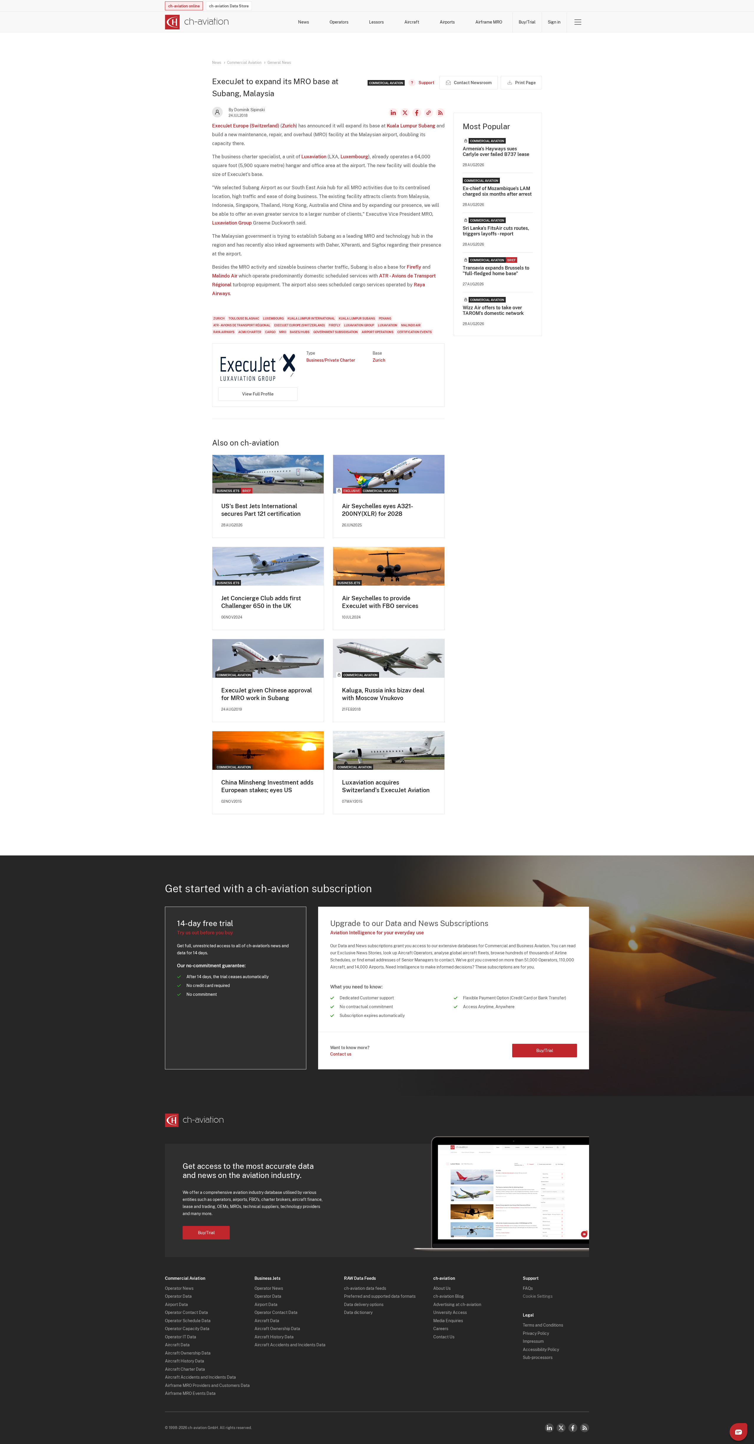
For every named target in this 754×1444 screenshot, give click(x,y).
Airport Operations (377, 332)
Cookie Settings (538, 1296)
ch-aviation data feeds (365, 1288)
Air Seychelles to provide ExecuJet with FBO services (380, 602)
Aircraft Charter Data (185, 1369)
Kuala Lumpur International (311, 318)
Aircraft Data (177, 1344)
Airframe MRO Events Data (190, 1393)
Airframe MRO (488, 22)
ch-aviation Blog (448, 1296)
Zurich (289, 126)
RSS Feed (440, 112)
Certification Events (414, 332)
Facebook (416, 112)
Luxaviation (313, 156)
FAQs (528, 1288)
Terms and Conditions (543, 1325)
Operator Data (178, 1296)
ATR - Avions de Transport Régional (241, 325)
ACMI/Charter (249, 332)
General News (279, 63)
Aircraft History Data (184, 1361)
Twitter (561, 1427)
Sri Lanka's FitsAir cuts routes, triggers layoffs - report (496, 231)
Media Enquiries (448, 1320)
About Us (442, 1288)
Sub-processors (538, 1357)
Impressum (533, 1341)
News (303, 22)
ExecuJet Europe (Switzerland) (245, 126)
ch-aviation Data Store (229, 6)
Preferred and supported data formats (380, 1296)
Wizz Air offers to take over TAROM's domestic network (493, 310)
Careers (440, 1328)
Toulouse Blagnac (244, 318)
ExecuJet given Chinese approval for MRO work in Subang (266, 694)
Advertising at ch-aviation (457, 1304)
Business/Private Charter (330, 360)
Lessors (376, 22)
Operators (339, 22)
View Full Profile (258, 394)
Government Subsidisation (335, 332)
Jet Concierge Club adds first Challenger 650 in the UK (261, 602)
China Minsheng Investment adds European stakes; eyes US (267, 786)
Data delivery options (363, 1304)
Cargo (270, 332)
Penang (385, 318)
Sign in (554, 22)
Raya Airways (223, 332)
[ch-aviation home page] (197, 22)
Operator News (179, 1288)
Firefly (414, 267)
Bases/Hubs (300, 332)
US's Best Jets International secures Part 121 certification (261, 510)
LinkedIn (393, 112)
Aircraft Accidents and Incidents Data (200, 1377)
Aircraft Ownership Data (188, 1353)
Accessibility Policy (541, 1349)
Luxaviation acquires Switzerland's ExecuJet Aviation (386, 786)
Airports (447, 22)
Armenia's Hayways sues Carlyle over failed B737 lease (496, 151)
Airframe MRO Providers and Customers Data (207, 1385)
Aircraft (411, 22)
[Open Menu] (578, 22)
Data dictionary (358, 1312)
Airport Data (176, 1304)
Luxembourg (354, 156)
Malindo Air (224, 276)
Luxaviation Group (232, 223)
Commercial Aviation (244, 63)
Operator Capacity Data (187, 1328)
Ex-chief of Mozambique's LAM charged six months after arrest (497, 191)
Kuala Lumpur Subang (411, 126)
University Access (450, 1312)
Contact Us (443, 1337)
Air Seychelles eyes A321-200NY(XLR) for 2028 (377, 510)
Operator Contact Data (186, 1312)
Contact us (340, 1054)
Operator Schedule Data (188, 1320)
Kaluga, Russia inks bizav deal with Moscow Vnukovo (383, 694)
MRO (282, 332)
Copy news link (428, 112)
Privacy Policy (536, 1333)
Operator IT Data (180, 1337)
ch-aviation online (184, 6)
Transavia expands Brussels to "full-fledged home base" (496, 270)
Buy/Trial (527, 22)
